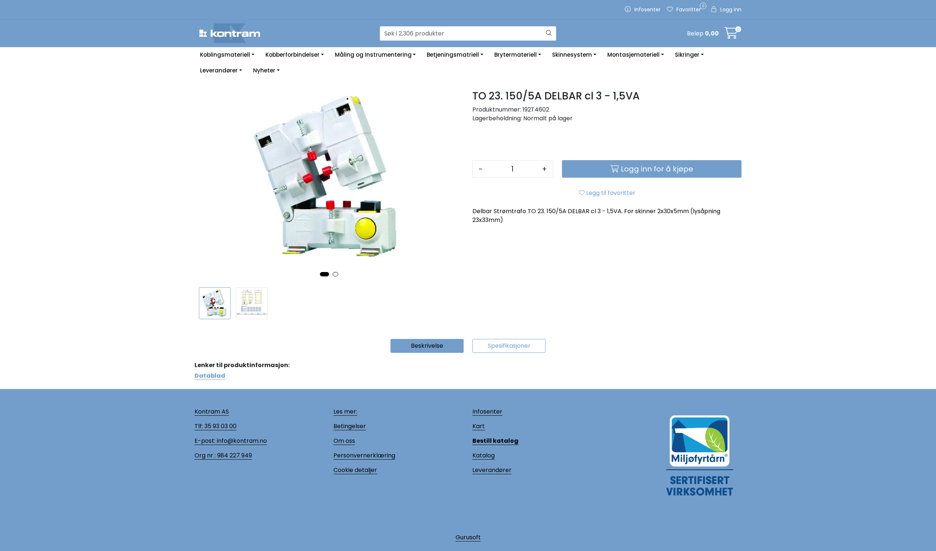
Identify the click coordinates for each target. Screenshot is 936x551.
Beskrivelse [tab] (427, 345)
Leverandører (219, 70)
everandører (493, 470)
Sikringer (687, 55)
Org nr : (205, 455)
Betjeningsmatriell (453, 55)
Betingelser (349, 426)
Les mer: (345, 411)
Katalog (483, 455)
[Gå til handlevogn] (731, 35)
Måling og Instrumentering (373, 55)
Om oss (344, 441)
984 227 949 (234, 455)
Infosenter (487, 411)
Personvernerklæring (364, 455)
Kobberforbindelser (292, 55)
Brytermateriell (515, 55)
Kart (478, 426)
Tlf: (199, 426)
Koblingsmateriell (225, 55)
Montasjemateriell (633, 55)
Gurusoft (468, 537)
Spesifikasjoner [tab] (509, 345)
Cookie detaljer (355, 470)
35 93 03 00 (220, 426)
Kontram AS (212, 411)
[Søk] (548, 33)
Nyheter (264, 70)
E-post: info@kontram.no (231, 441)
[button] (324, 274)
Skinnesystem (572, 55)
